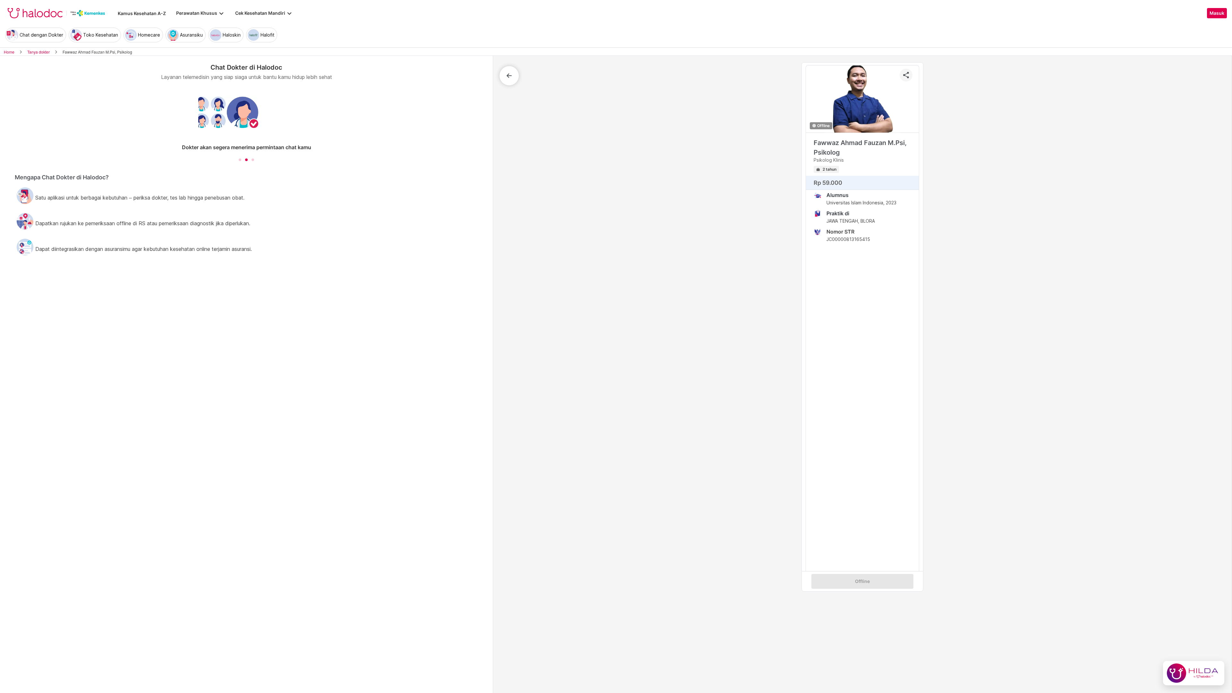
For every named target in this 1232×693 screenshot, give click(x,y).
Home (9, 52)
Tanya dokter (38, 52)
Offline (862, 581)
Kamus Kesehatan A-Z (142, 13)
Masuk (1217, 13)
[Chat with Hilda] (1193, 673)
